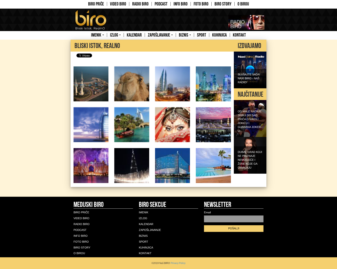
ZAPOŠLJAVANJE (159, 35)
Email (207, 212)
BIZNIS (184, 35)
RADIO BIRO (140, 4)
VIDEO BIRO (118, 4)
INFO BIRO (181, 4)
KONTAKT (239, 35)
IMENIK (96, 35)
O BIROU (243, 4)
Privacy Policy (178, 263)
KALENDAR (134, 35)
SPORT (201, 35)
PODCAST (161, 4)
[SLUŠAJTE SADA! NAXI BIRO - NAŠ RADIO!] (250, 69)
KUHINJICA (219, 35)
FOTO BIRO (201, 4)
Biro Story (223, 4)
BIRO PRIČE (96, 4)
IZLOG (114, 35)
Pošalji (233, 228)
